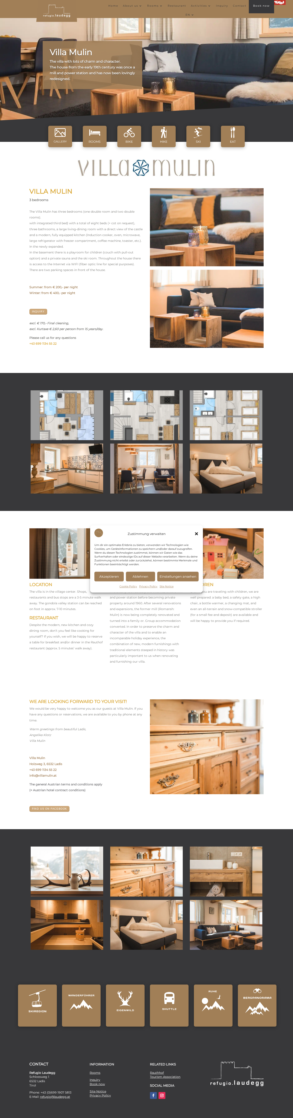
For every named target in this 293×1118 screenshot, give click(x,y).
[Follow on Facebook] (153, 1095)
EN (188, 14)
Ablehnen (140, 576)
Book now (261, 5)
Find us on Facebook (49, 808)
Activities (199, 5)
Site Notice (167, 586)
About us (130, 5)
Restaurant (177, 5)
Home (113, 5)
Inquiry (222, 5)
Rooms (153, 5)
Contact (239, 5)
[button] (196, 534)
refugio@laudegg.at (55, 1097)
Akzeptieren (109, 576)
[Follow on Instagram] (162, 1095)
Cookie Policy (128, 586)
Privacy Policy (148, 586)
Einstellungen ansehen (178, 576)
